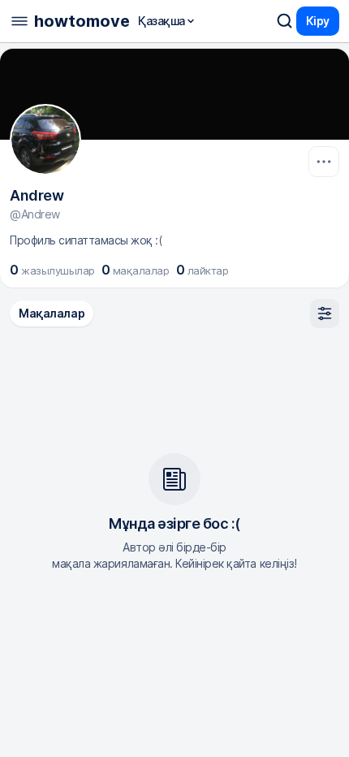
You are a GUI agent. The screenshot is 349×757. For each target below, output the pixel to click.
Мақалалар (51, 313)
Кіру (318, 21)
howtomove (82, 21)
